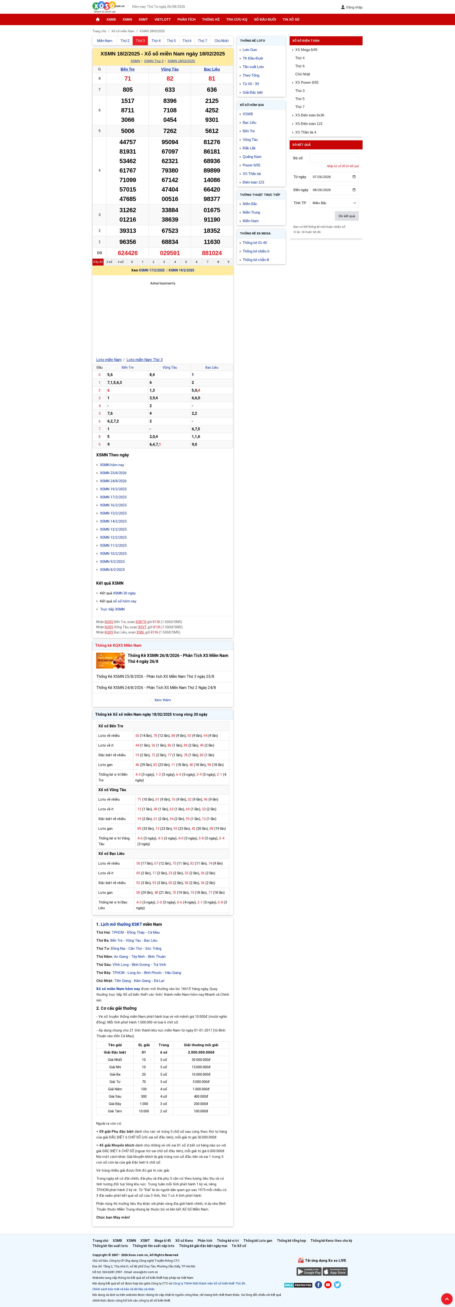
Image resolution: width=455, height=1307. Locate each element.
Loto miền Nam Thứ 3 (145, 360)
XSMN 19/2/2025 (181, 270)
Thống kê (211, 19)
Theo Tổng (251, 75)
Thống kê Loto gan (257, 1241)
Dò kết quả (347, 216)
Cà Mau (154, 932)
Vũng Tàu (170, 69)
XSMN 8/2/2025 (112, 570)
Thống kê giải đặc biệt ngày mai (203, 1246)
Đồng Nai (118, 948)
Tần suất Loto (253, 67)
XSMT (143, 19)
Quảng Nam (252, 157)
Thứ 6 (300, 66)
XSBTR (141, 622)
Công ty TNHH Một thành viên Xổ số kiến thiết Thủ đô (209, 1283)
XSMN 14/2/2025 (113, 521)
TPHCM (118, 932)
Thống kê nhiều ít (256, 251)
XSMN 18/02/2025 (181, 61)
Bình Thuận (157, 956)
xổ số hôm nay (124, 601)
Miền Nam (251, 221)
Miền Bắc (250, 204)
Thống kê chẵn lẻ (256, 260)
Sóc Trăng (153, 948)
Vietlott (163, 19)
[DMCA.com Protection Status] (298, 1286)
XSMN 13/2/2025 (113, 529)
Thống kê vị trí (228, 1241)
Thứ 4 (300, 58)
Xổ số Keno (184, 1241)
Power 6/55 (251, 165)
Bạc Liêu (212, 69)
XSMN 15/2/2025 (113, 513)
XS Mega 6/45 (306, 50)
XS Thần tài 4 (305, 132)
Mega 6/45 (163, 1241)
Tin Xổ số (291, 19)
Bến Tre (128, 69)
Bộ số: (298, 158)
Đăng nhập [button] (354, 7)
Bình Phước (153, 973)
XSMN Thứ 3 (154, 61)
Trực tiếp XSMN (112, 609)
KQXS (109, 622)
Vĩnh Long (121, 965)
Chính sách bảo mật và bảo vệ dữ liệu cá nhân (123, 1289)
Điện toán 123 (253, 182)
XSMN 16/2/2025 (113, 505)
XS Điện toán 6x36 (309, 115)
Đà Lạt (159, 981)
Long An (134, 973)
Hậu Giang (173, 973)
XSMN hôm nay (112, 465)
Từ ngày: (300, 177)
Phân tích (186, 19)
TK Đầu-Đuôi (253, 58)
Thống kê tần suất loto (110, 1246)
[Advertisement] (162, 319)
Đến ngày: (301, 190)
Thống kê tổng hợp (291, 1241)
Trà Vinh (159, 965)
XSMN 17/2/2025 (152, 270)
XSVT (142, 627)
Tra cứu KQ (236, 19)
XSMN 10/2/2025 (113, 553)
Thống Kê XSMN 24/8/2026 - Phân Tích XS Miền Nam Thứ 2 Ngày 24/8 (156, 687)
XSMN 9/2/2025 (112, 561)
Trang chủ (100, 1241)
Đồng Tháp (136, 932)
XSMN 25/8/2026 (113, 473)
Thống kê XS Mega (255, 233)
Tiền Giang (122, 981)
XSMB (111, 19)
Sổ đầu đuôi (265, 19)
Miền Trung (251, 212)
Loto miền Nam (109, 360)
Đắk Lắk (249, 148)
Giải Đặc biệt (253, 92)
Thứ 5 (300, 99)
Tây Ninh (138, 956)
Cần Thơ (135, 948)
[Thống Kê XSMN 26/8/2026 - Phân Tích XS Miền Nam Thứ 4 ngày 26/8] (110, 661)
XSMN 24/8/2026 (113, 481)
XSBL (140, 632)
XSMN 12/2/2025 (113, 537)
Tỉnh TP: (300, 203)
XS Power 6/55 (306, 82)
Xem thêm (163, 700)
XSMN (127, 19)
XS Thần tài (252, 174)
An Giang (121, 956)
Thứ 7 (300, 107)
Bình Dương (141, 965)
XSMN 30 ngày (124, 593)
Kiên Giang (142, 981)
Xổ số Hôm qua (252, 105)
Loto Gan (250, 50)
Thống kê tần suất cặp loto (153, 1246)
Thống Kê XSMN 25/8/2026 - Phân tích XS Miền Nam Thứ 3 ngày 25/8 (155, 676)
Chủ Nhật (302, 74)
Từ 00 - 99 (251, 84)
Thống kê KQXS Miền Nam (118, 645)
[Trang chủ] (97, 19)
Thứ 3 (300, 91)
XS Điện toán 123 (308, 124)
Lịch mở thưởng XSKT (121, 924)
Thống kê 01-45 (255, 243)
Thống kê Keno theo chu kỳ (331, 1241)
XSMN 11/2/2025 (113, 545)
